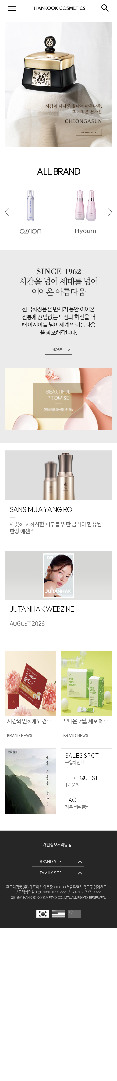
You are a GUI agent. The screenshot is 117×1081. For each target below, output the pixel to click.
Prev (7, 212)
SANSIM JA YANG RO (41, 509)
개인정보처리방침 (57, 845)
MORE (57, 349)
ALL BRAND (58, 171)
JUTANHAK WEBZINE (42, 608)
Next (110, 212)
